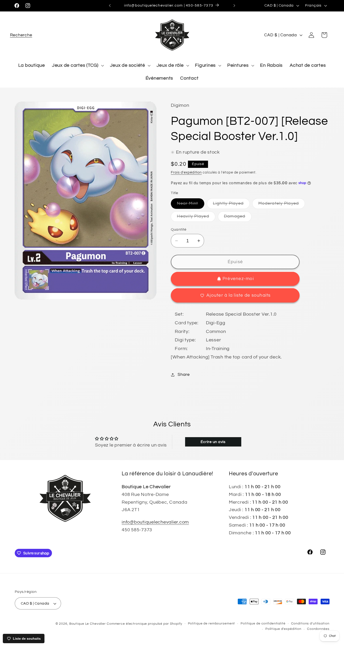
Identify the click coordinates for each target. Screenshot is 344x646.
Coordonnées (318, 629)
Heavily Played (196, 218)
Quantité (178, 229)
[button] (21, 35)
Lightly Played (231, 205)
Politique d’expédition (283, 629)
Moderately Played (281, 205)
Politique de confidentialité (263, 623)
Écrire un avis (213, 442)
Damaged (238, 218)
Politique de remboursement (211, 623)
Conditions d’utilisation (310, 623)
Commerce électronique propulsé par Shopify (144, 623)
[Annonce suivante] (234, 5)
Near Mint (190, 205)
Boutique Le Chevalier (87, 623)
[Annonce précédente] (110, 5)
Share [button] (184, 375)
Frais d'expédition (186, 172)
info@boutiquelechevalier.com (155, 522)
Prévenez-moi (238, 279)
